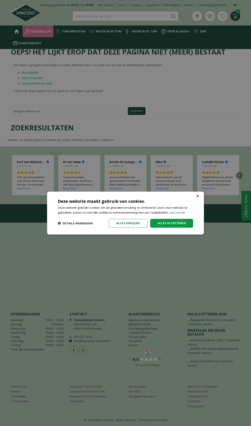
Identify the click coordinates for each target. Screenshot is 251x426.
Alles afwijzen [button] (128, 223)
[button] (75, 223)
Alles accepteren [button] (172, 223)
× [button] (197, 196)
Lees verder (177, 212)
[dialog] (125, 213)
